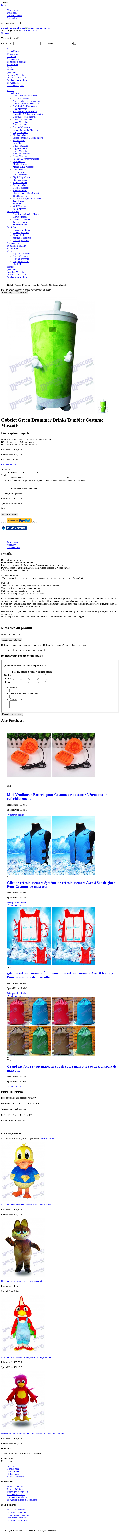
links (3, 5)
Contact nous (13, 1468)
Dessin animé (13, 54)
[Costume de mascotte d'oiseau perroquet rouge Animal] (23, 1352)
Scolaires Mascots (15, 75)
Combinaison (13, 59)
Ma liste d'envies (14, 15)
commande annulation (17, 1497)
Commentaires (13, 547)
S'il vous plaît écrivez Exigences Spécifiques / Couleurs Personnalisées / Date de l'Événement (44, 480)
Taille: (4, 475)
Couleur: (5, 469)
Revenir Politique (15, 1489)
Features (13, 83)
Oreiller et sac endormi (17, 80)
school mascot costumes (18, 1515)
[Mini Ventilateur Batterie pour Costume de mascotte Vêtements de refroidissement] (51, 783)
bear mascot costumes (17, 1517)
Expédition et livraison (17, 1492)
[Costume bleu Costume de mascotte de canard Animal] (23, 1199)
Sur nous (11, 1466)
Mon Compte (13, 1471)
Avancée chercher (15, 1476)
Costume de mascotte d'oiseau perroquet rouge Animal (26, 1357)
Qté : (3, 508)
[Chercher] (75, 44)
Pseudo (13, 687)
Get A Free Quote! (28, 30)
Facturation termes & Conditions (22, 1499)
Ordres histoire (14, 1474)
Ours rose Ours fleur (16, 77)
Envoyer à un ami (9, 464)
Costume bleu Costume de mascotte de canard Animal (26, 1204)
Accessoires (12, 64)
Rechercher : (7, 43)
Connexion (12, 18)
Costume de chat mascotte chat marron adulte (22, 1281)
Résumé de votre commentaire (23, 693)
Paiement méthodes (16, 1494)
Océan (10, 67)
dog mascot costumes (17, 1512)
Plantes (10, 69)
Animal (13, 51)
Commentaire (16, 699)
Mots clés (11, 545)
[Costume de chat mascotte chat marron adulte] (23, 1276)
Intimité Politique (15, 1486)
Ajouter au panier (15, 815)
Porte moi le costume (16, 62)
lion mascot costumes (17, 1520)
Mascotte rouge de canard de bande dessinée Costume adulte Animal (32, 1433)
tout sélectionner (46, 1138)
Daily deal (12, 13)
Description (12, 542)
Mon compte (13, 10)
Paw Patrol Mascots (16, 1509)
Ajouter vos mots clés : (11, 634)
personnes (11, 72)
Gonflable (11, 56)
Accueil (10, 282)
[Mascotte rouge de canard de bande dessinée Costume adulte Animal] (23, 1428)
